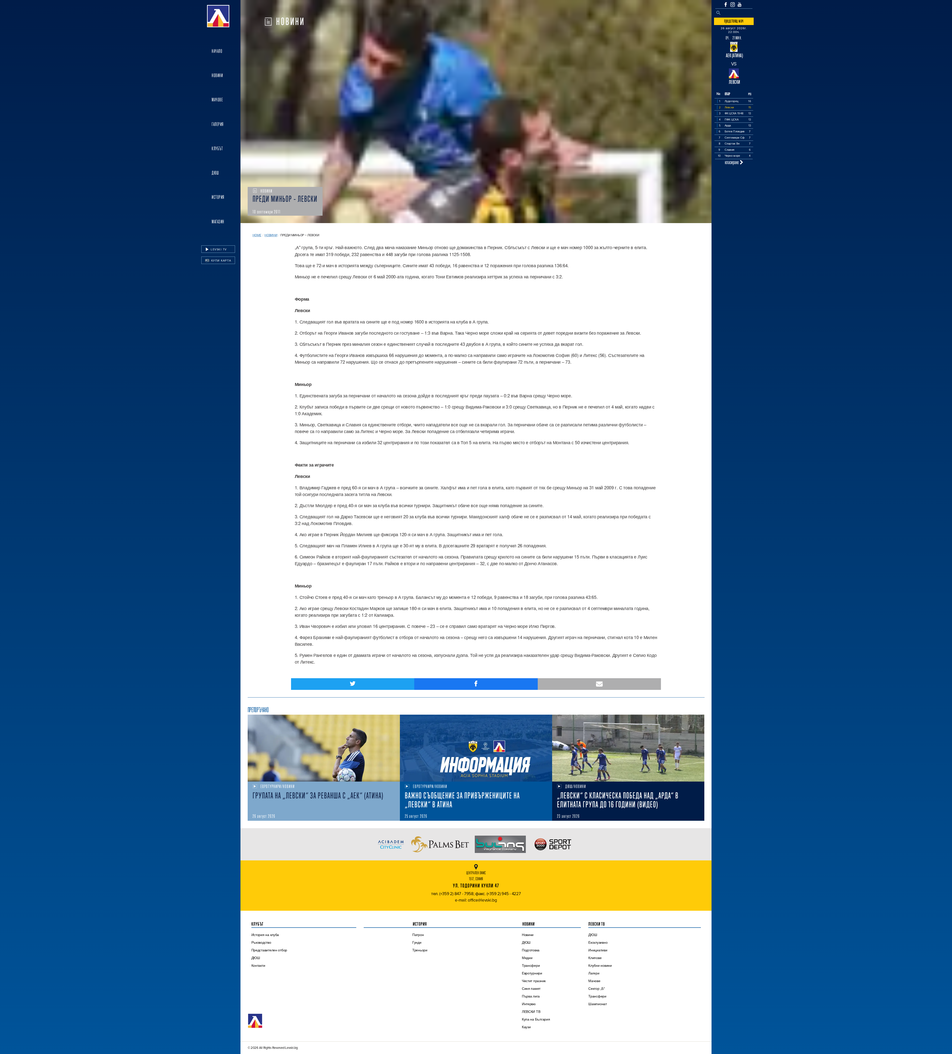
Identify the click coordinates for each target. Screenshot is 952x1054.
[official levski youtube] (739, 4)
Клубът (217, 148)
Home (257, 235)
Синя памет (531, 988)
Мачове (217, 99)
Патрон (418, 934)
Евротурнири (532, 973)
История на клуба (265, 934)
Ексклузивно (597, 942)
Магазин (218, 221)
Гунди (416, 942)
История (218, 197)
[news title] (324, 748)
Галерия (218, 124)
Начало (217, 51)
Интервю (529, 1003)
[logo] (218, 16)
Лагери (593, 973)
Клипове (594, 957)
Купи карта (220, 261)
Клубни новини (600, 965)
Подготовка (530, 950)
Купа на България (536, 1019)
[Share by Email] (599, 684)
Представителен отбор (269, 950)
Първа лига (531, 996)
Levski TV (218, 249)
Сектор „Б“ (596, 988)
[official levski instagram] (732, 4)
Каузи (526, 1027)
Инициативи (597, 950)
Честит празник (534, 980)
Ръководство (261, 942)
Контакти (258, 965)
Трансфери (531, 965)
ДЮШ (215, 173)
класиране (732, 162)
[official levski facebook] (725, 4)
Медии (527, 957)
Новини (217, 75)
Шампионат (597, 1003)
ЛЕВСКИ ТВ (531, 1011)
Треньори (419, 950)
